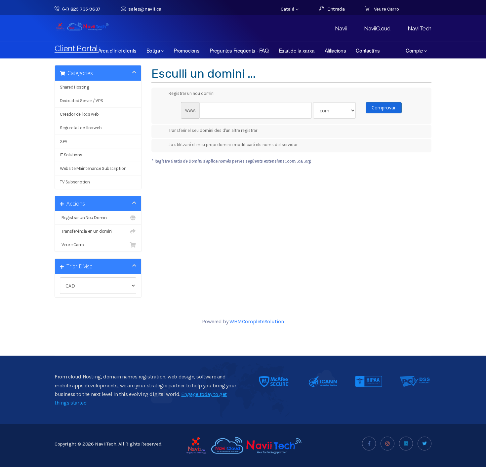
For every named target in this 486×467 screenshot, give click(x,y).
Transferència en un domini (86, 231)
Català (288, 9)
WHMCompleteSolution (256, 321)
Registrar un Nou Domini (83, 217)
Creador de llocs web (79, 114)
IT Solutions (71, 154)
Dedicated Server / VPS (81, 100)
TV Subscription (75, 181)
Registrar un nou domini (192, 93)
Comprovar (384, 107)
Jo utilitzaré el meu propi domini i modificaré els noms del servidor (233, 144)
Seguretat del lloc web (80, 127)
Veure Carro (386, 9)
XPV (63, 141)
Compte (415, 50)
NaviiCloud (377, 28)
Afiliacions (335, 50)
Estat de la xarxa (297, 50)
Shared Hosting (74, 87)
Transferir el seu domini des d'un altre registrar (213, 130)
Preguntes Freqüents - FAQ (239, 50)
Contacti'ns (368, 50)
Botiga (154, 50)
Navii (341, 28)
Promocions (187, 50)
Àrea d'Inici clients (117, 50)
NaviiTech (419, 28)
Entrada (335, 9)
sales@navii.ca (144, 9)
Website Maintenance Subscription (93, 168)
